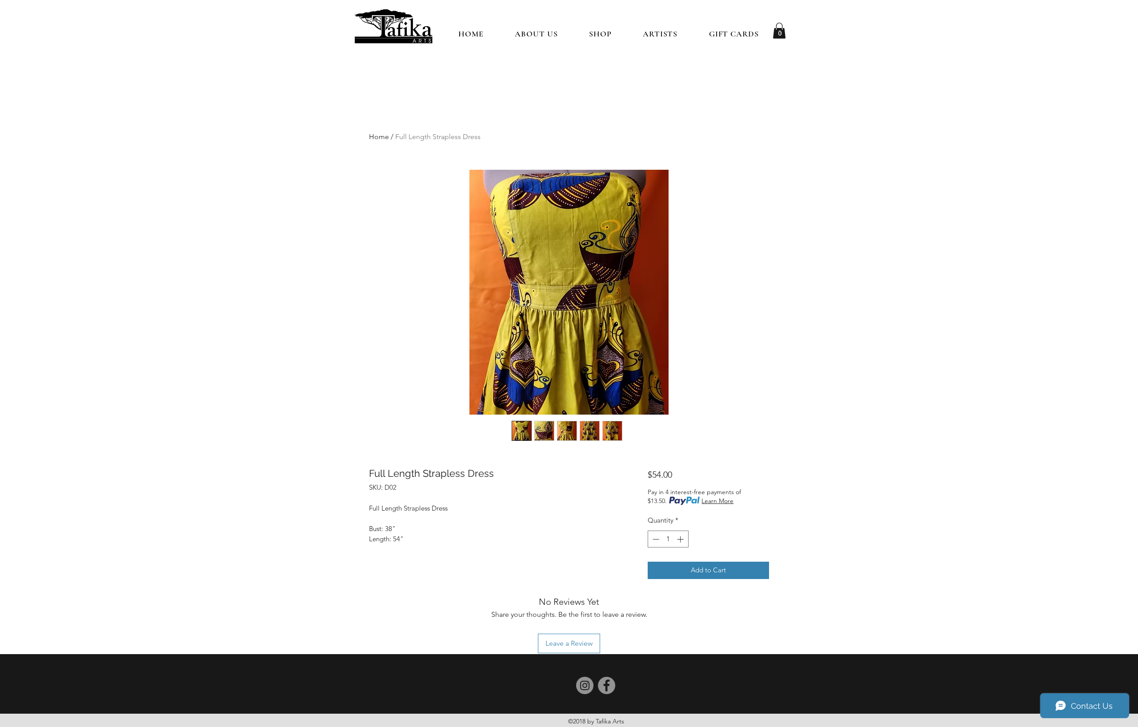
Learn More (717, 501)
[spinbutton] (668, 539)
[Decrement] (655, 539)
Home (379, 136)
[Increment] (681, 539)
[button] (600, 34)
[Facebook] (606, 685)
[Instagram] (584, 685)
